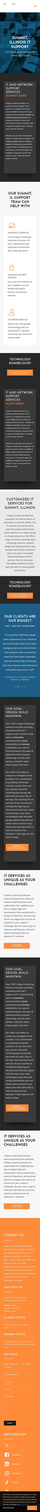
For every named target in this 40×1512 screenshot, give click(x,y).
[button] (35, 6)
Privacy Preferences (8, 1508)
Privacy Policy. (24, 1504)
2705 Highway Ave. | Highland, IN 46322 (19, 1341)
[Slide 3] (20, 686)
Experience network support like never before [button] (17, 847)
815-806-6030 (20, 1300)
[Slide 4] (22, 686)
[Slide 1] (16, 686)
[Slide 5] (24, 686)
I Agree (32, 1508)
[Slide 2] (18, 686)
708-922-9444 (20, 1297)
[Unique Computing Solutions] (13, 6)
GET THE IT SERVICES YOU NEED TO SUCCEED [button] (20, 372)
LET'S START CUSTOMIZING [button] (16, 945)
